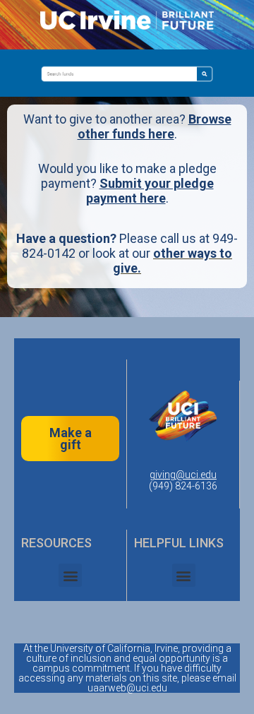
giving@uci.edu (183, 474)
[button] (70, 575)
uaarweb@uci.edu (127, 688)
